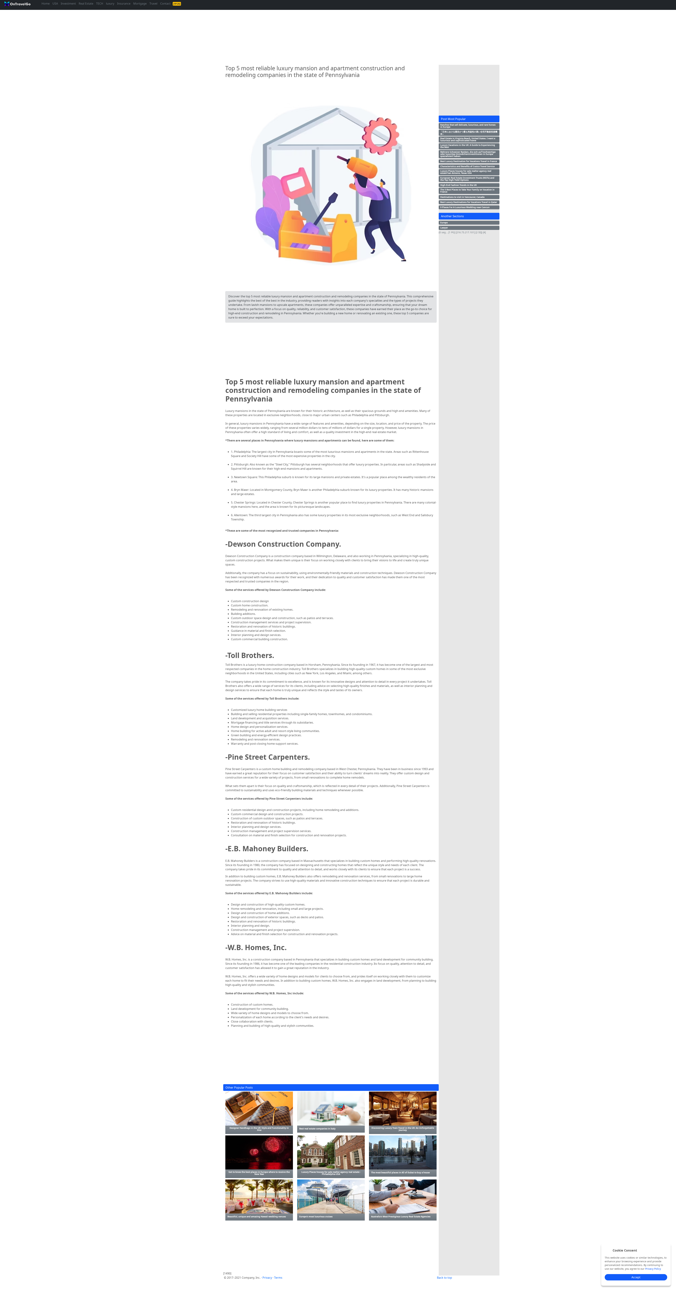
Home (46, 3)
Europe (444, 222)
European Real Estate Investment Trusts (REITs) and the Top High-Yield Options (467, 178)
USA (55, 3)
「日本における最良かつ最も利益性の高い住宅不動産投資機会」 (468, 132)
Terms (278, 1278)
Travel (153, 3)
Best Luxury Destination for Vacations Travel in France (468, 161)
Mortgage (140, 3)
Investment (68, 3)
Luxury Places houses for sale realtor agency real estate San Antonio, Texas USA (465, 172)
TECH (99, 3)
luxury (110, 3)
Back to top (444, 1278)
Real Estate (86, 3)
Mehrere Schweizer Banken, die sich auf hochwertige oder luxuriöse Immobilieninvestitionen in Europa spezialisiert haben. (468, 154)
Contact (165, 3)
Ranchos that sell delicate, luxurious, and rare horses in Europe (468, 125)
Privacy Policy (653, 1268)
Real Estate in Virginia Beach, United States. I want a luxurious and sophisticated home (467, 139)
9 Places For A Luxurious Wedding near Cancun (465, 207)
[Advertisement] (328, 36)
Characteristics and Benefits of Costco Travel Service (467, 166)
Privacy (267, 1278)
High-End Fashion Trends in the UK (458, 185)
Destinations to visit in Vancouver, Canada (462, 197)
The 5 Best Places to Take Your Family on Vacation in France (467, 190)
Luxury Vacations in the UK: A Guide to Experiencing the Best (467, 146)
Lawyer (444, 227)
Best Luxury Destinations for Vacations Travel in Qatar (468, 202)
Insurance (123, 3)
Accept (635, 1277)
